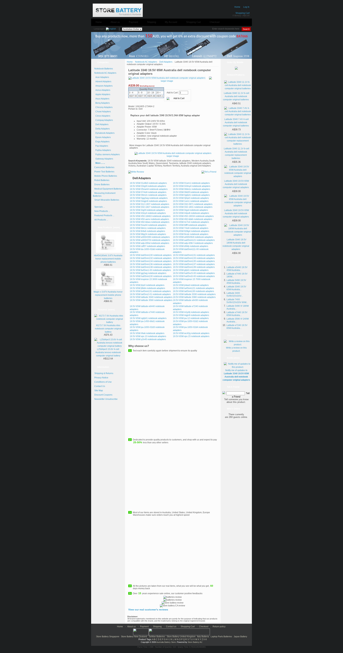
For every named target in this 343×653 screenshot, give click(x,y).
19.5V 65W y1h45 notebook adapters (148, 339)
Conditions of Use (103, 382)
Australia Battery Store (166, 642)
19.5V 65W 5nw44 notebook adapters (148, 225)
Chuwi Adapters (102, 111)
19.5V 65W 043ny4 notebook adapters (191, 186)
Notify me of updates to (236, 375)
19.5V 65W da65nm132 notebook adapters (151, 258)
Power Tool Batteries (104, 171)
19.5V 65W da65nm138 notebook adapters (151, 267)
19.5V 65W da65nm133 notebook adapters (194, 258)
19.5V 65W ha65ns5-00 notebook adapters (194, 276)
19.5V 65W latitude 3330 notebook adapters (194, 294)
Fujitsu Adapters (102, 150)
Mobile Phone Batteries (105, 176)
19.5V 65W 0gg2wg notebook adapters (149, 198)
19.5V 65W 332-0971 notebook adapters (192, 204)
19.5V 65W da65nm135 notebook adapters (194, 261)
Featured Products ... (104, 215)
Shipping (151, 22)
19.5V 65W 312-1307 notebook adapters (149, 204)
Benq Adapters (102, 103)
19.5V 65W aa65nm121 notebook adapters (194, 240)
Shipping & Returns (103, 373)
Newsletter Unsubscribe (106, 399)
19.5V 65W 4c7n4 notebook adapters (191, 222)
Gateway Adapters (103, 159)
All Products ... (101, 220)
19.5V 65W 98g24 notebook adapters (148, 234)
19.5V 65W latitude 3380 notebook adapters (194, 297)
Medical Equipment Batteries (108, 189)
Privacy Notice (101, 377)
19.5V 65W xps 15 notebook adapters (191, 336)
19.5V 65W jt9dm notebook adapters (147, 288)
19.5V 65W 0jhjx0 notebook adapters (191, 198)
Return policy (219, 626)
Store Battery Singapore (107, 636)
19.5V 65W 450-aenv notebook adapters (149, 219)
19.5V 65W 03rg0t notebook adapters (148, 186)
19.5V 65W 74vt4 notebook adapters (190, 228)
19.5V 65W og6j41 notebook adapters (148, 318)
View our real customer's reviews (148, 609)
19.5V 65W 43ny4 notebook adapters (148, 213)
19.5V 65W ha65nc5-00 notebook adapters (194, 273)
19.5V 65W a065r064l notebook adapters (193, 237)
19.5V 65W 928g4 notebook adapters (191, 231)
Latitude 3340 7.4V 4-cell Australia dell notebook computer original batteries (236, 122)
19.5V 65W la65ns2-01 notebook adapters (150, 294)
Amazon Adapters (103, 86)
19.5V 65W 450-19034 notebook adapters (193, 216)
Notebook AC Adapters (146, 62)
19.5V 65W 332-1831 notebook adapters (192, 207)
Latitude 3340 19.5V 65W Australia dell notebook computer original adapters (236, 184)
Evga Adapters (102, 141)
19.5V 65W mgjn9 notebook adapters (191, 315)
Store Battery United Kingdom (181, 636)
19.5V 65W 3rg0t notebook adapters (147, 210)
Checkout (215, 22)
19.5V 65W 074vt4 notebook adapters (148, 192)
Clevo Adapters (102, 116)
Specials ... (99, 207)
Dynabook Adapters (104, 133)
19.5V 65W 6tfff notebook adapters (189, 225)
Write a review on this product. (236, 349)
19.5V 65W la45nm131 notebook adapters (150, 291)
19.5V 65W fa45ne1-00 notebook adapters (150, 270)
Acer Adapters (101, 77)
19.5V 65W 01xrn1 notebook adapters (191, 183)
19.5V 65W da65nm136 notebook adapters (151, 264)
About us (115, 22)
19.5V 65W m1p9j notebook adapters (191, 312)
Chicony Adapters (103, 107)
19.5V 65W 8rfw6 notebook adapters (147, 231)
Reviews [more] (235, 335)
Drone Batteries (102, 184)
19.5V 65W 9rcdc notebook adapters (190, 234)
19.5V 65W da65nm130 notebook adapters (151, 255)
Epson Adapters (102, 137)
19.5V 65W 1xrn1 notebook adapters (190, 201)
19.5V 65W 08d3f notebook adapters (190, 192)
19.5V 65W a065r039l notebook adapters (150, 237)
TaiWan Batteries (157, 636)
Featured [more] (106, 309)
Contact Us (99, 386)
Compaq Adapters (103, 120)
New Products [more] (109, 227)
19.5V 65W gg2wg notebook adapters (148, 273)
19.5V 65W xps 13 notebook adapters (148, 336)
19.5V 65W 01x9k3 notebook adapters (148, 183)
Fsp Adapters (101, 146)
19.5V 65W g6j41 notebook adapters (190, 270)
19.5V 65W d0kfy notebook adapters (190, 246)
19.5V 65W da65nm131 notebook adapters (194, 255)
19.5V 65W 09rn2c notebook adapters (148, 195)
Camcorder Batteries (104, 167)
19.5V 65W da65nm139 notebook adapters (194, 267)
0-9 (205, 639)
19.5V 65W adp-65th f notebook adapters (193, 243)
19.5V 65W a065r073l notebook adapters (150, 240)
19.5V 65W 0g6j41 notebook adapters (191, 195)
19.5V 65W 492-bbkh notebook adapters (192, 219)
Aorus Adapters (102, 90)
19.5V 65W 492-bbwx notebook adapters (149, 222)
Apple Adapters (102, 94)
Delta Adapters (102, 128)
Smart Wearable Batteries (106, 200)
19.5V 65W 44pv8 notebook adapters (191, 213)
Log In (246, 7)
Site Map (98, 390)
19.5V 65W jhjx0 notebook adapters (147, 285)
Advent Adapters (102, 81)
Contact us (171, 626)
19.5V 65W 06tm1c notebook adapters (191, 189)
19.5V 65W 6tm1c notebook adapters (148, 228)
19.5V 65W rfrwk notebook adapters (147, 333)
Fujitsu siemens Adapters (107, 154)
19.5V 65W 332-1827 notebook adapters (149, 207)
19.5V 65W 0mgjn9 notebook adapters (148, 201)
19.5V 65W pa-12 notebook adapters (191, 318)
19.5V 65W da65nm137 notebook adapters (194, 264)
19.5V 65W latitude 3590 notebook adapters (151, 300)
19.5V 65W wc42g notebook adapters (191, 333)
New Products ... (102, 211)
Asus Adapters (101, 98)
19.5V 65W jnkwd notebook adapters (191, 285)
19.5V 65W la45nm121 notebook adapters (193, 288)
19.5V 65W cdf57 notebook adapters (147, 246)
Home (237, 7)
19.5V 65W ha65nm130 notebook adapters (151, 276)
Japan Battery (240, 636)
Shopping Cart (242, 13)
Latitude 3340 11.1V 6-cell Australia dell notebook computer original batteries (236, 96)
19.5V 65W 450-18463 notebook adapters (150, 216)
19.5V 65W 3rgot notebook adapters (190, 210)
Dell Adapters (101, 124)
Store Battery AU (195, 642)
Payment (133, 22)
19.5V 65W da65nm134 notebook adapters (151, 261)
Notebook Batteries (103, 68)
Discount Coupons (103, 395)
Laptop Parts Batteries (221, 636)
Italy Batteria (203, 636)
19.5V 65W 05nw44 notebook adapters (149, 189)
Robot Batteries (101, 180)
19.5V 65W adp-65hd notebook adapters (149, 243)
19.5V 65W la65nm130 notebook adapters (193, 291)
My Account (171, 22)
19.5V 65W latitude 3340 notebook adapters (151, 297)
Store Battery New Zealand (134, 636)
